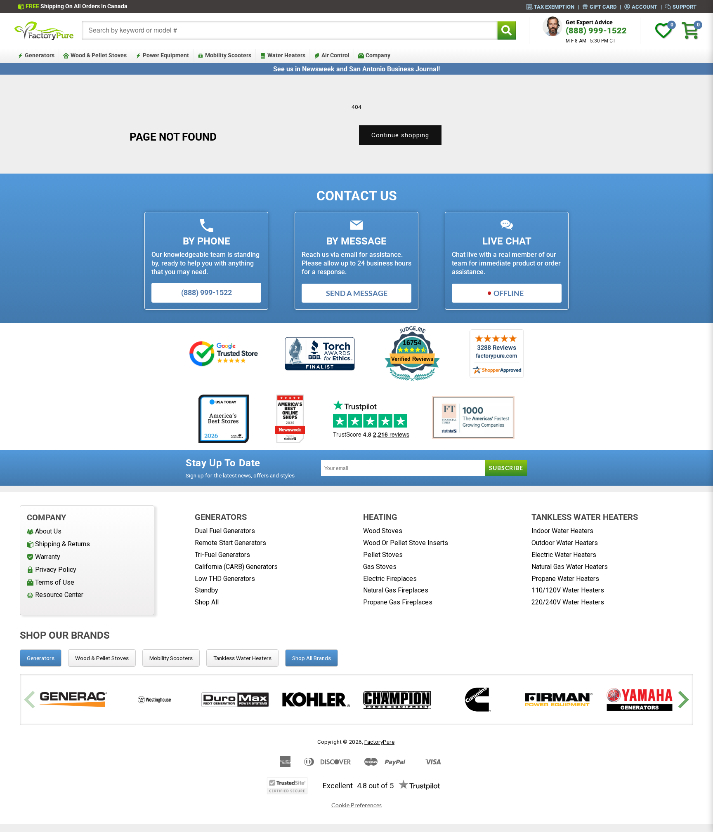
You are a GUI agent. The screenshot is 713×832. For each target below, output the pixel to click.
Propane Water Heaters (565, 579)
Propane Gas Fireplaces (397, 602)
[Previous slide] (30, 700)
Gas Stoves (380, 567)
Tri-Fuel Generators (222, 555)
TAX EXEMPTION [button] (554, 6)
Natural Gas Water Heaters (569, 567)
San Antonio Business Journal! (394, 69)
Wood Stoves (382, 531)
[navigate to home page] (44, 30)
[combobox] (290, 30)
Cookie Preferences (356, 805)
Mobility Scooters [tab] (171, 658)
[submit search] (506, 30)
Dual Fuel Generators (225, 531)
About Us (48, 531)
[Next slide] (682, 700)
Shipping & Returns (62, 544)
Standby (206, 590)
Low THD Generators (225, 579)
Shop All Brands (311, 658)
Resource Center (59, 595)
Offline (508, 293)
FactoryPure (379, 741)
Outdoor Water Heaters (564, 543)
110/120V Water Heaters (567, 590)
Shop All (207, 602)
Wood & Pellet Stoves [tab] (102, 658)
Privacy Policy (55, 569)
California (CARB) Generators (236, 567)
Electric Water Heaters (563, 555)
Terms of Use (54, 582)
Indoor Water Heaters (562, 531)
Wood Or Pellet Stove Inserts (405, 543)
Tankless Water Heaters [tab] (242, 658)
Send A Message (356, 293)
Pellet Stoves (383, 555)
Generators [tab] (40, 658)
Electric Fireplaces (390, 579)
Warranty (47, 557)
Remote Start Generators (230, 543)
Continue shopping (400, 135)
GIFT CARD (603, 6)
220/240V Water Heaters (567, 602)
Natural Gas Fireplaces (395, 590)
